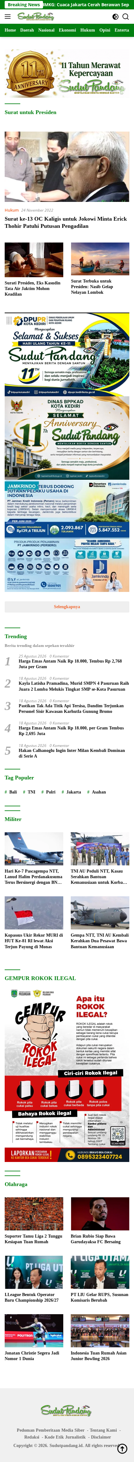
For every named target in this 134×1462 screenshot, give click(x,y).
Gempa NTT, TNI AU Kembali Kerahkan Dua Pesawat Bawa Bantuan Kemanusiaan (100, 941)
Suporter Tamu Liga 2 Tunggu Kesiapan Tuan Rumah (33, 1239)
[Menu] (9, 16)
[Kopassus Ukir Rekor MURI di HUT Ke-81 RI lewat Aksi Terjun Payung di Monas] (34, 912)
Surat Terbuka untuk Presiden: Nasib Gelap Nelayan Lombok (92, 287)
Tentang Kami (103, 1430)
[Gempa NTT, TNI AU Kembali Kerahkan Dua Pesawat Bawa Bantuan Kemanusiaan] (100, 912)
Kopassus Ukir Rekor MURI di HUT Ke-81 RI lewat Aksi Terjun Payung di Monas (34, 941)
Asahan (99, 792)
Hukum (12, 210)
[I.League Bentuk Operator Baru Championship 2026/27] (34, 1272)
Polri (50, 792)
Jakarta (73, 792)
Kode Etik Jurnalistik (65, 1437)
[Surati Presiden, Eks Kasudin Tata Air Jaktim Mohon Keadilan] (34, 260)
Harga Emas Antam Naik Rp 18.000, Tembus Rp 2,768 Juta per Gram (70, 664)
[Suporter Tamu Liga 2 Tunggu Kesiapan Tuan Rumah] (34, 1213)
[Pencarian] (125, 17)
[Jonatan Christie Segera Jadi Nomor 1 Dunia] (34, 1330)
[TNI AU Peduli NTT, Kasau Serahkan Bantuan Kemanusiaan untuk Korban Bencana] (100, 848)
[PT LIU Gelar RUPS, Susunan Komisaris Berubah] (100, 1272)
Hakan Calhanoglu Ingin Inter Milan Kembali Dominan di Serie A (72, 753)
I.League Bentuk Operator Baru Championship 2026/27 (32, 1297)
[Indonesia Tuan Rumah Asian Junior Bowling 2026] (100, 1330)
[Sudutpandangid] (36, 16)
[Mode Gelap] (115, 17)
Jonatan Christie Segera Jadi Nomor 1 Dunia (32, 1356)
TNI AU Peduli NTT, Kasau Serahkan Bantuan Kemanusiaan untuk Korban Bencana (98, 877)
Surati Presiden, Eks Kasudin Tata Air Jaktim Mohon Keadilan (32, 289)
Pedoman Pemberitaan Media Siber (50, 1430)
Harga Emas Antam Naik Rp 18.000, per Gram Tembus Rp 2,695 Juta (71, 731)
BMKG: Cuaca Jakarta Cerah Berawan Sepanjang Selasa (74, 5)
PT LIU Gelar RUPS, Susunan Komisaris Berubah (99, 1297)
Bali (13, 792)
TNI (31, 792)
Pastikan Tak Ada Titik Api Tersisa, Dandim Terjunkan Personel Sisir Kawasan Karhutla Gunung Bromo (71, 708)
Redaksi (31, 1437)
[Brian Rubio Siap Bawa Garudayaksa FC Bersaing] (100, 1213)
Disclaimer (101, 1437)
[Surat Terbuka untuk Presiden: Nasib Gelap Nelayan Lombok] (100, 259)
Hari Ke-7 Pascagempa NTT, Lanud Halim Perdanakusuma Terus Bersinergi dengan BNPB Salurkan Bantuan (34, 877)
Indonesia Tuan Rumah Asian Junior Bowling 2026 (99, 1356)
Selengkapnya (67, 606)
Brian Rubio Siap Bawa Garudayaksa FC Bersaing (96, 1239)
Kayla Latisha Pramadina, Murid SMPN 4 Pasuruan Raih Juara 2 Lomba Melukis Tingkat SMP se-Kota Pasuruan (74, 686)
